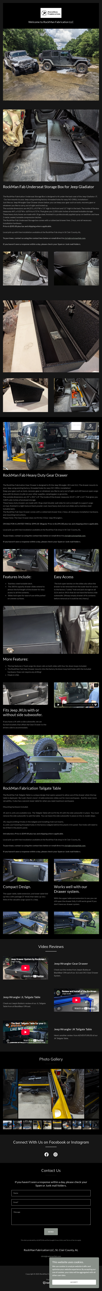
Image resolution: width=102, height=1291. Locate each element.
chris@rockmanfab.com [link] (51, 1256)
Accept (74, 1282)
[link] (51, 13)
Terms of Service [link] (72, 1240)
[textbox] (50, 1193)
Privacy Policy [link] (59, 1240)
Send (51, 1232)
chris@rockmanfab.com (74, 238)
